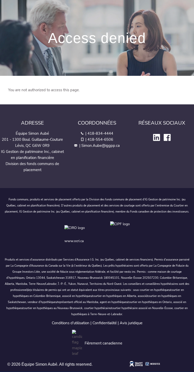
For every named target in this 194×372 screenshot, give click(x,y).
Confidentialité (104, 323)
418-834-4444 (100, 133)
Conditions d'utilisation (70, 323)
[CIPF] (121, 228)
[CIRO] (87, 228)
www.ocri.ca (74, 241)
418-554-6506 (100, 139)
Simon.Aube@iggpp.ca (100, 145)
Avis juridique (131, 323)
